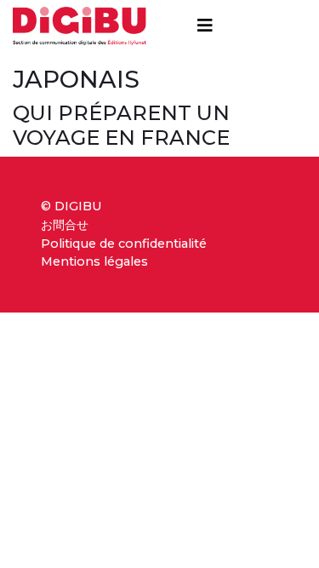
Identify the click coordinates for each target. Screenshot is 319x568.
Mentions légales (94, 261)
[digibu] (79, 22)
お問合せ (64, 224)
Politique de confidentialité (124, 243)
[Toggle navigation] (205, 25)
